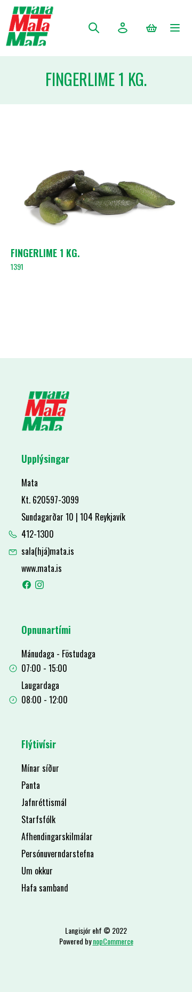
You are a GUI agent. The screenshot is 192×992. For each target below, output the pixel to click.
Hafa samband (44, 887)
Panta (30, 785)
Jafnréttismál (44, 802)
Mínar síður (40, 768)
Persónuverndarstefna (57, 853)
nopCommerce (113, 941)
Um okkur (37, 870)
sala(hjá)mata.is (47, 551)
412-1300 (37, 534)
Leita (94, 28)
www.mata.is (41, 568)
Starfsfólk (38, 819)
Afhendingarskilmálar (57, 836)
